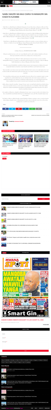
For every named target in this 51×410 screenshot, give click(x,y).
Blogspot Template (9, 408)
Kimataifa (26, 360)
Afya (3, 360)
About (36, 408)
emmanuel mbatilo (7, 20)
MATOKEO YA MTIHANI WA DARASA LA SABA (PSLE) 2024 (20, 369)
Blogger (21, 408)
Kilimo (22, 360)
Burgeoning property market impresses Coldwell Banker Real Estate (22, 375)
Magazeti (36, 360)
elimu (24, 362)
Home (3, 10)
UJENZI (11, 362)
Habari (6, 10)
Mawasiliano (47, 408)
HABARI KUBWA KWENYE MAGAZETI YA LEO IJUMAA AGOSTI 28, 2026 (23, 207)
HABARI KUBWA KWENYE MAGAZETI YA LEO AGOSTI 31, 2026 (21, 219)
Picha (3, 362)
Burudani (13, 360)
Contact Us (41, 408)
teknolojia (28, 362)
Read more (46, 324)
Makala (40, 360)
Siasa (7, 362)
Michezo (45, 360)
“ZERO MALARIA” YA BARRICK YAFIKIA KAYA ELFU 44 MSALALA (9, 145)
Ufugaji (19, 362)
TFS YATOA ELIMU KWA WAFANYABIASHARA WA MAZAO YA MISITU (23, 231)
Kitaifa (31, 360)
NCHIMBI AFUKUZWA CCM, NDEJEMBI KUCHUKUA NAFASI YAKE (22, 225)
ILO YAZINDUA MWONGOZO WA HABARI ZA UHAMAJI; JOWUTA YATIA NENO (40, 145)
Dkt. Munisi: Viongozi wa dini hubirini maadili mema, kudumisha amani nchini (23, 237)
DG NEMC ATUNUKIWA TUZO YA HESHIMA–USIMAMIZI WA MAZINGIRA (23, 243)
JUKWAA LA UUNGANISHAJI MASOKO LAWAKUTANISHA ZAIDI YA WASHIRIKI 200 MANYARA (24, 146)
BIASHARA (7, 360)
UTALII (15, 362)
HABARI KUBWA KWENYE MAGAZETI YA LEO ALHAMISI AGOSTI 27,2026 (24, 213)
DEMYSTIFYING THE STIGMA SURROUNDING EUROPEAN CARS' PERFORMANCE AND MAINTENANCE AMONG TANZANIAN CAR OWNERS (27, 382)
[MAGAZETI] (25, 287)
